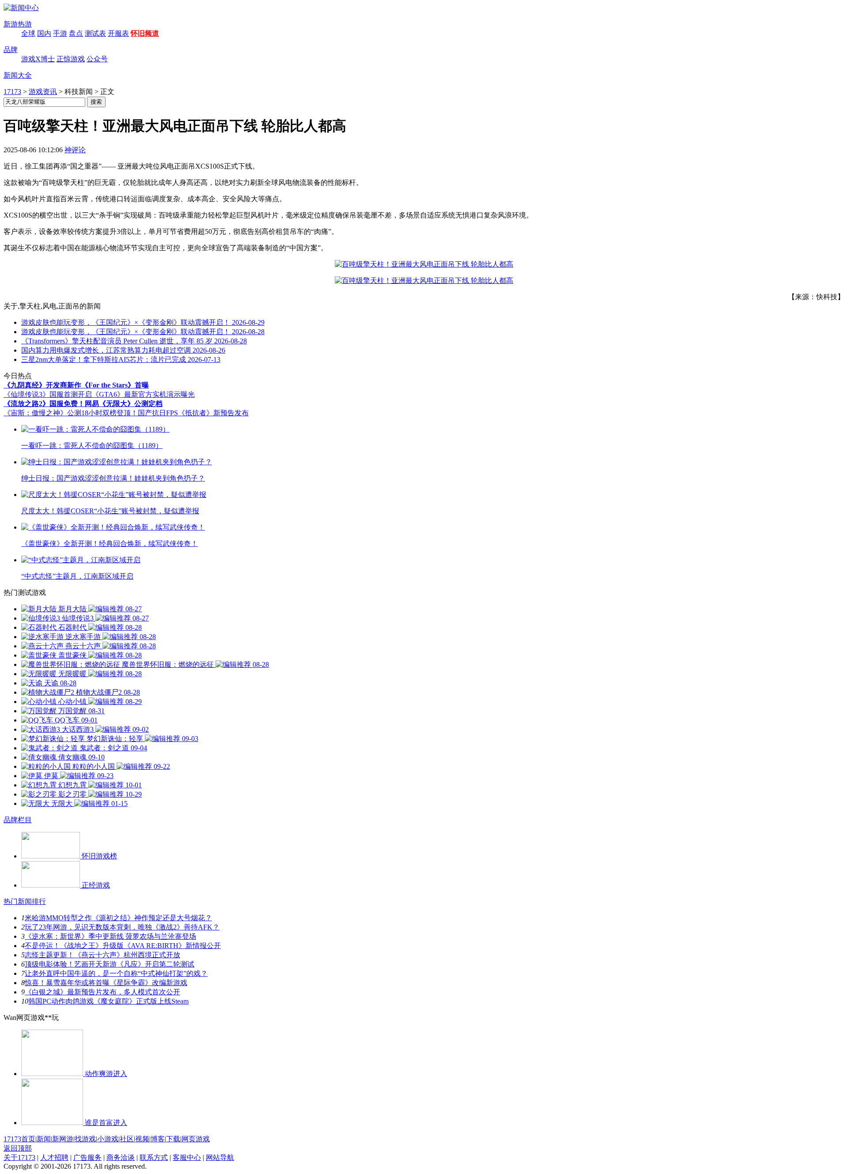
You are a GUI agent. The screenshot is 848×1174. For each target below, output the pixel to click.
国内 (44, 33)
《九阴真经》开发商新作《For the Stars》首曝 (76, 385)
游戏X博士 (38, 59)
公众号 (97, 59)
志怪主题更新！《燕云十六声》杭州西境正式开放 (102, 955)
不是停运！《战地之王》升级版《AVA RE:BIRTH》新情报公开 (123, 945)
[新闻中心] (21, 7)
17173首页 (19, 1139)
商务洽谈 (120, 1157)
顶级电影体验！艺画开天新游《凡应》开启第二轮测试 (109, 964)
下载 (173, 1139)
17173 (12, 91)
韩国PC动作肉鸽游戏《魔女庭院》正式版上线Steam (108, 1001)
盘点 (76, 33)
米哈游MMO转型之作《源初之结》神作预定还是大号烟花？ (118, 918)
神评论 (75, 150)
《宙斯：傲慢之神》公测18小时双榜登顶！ (71, 413)
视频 (142, 1139)
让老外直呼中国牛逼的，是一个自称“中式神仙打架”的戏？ (116, 973)
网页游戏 (196, 1139)
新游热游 (18, 24)
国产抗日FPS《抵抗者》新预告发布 (193, 413)
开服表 (118, 33)
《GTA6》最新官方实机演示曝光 (143, 394)
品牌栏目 (18, 820)
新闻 (44, 1139)
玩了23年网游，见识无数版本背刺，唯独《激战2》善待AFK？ (122, 927)
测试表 (95, 33)
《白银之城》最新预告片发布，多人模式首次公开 (102, 992)
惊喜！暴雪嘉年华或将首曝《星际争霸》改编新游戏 (106, 982)
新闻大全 (18, 75)
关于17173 (19, 1157)
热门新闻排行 (25, 901)
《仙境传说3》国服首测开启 (48, 394)
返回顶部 (18, 1148)
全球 (28, 33)
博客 (158, 1139)
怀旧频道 (145, 33)
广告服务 (87, 1157)
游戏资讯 (43, 91)
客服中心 (187, 1157)
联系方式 (154, 1157)
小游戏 (107, 1139)
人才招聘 (54, 1157)
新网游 (62, 1139)
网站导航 (220, 1157)
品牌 (11, 49)
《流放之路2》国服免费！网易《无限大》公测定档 (83, 403)
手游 (60, 33)
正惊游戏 (71, 59)
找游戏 (85, 1139)
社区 (127, 1139)
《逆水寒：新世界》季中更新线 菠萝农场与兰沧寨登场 (110, 936)
